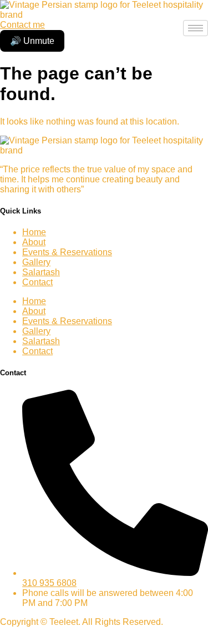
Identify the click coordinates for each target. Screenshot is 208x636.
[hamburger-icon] (195, 28)
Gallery (36, 262)
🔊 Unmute (32, 41)
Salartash (41, 272)
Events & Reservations (67, 252)
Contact (37, 282)
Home (34, 232)
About (33, 242)
